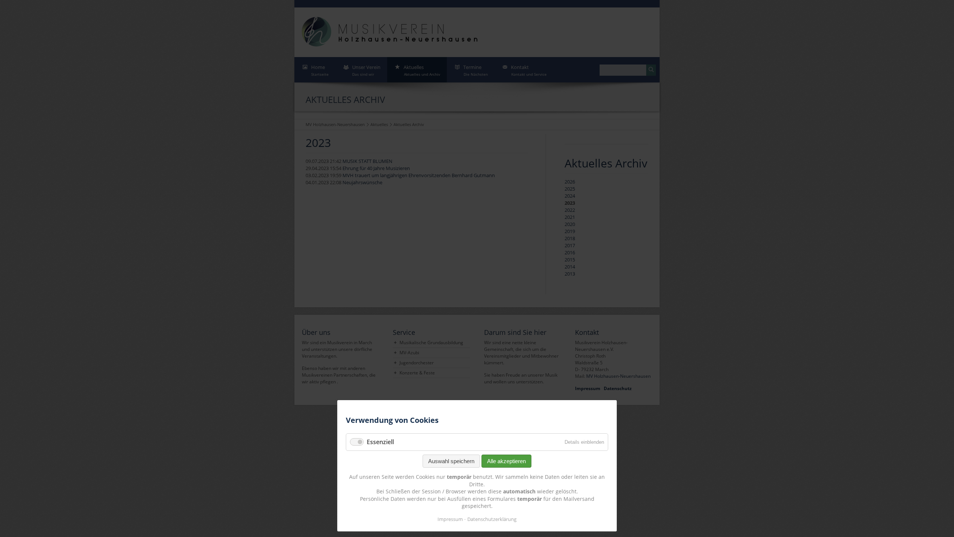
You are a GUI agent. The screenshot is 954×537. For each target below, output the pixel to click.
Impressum (450, 519)
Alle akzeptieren (506, 461)
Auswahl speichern (451, 461)
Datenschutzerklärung (492, 519)
